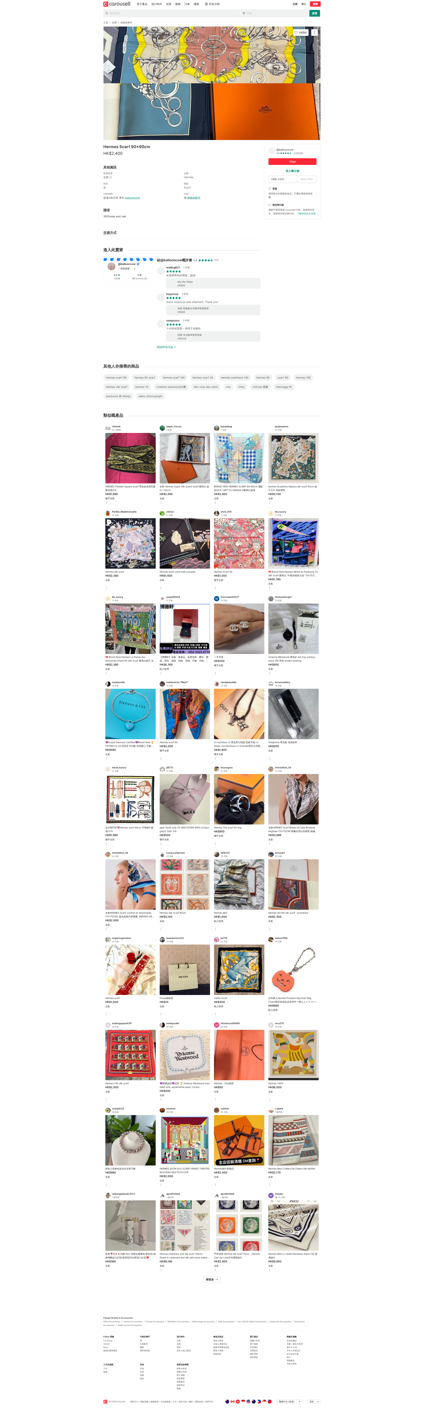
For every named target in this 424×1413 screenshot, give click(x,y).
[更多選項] (106, 502)
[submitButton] (314, 13)
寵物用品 (181, 1385)
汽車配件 (144, 1344)
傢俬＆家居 (182, 1368)
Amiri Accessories (226, 1321)
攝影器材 (254, 1354)
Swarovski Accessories (280, 1321)
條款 (191, 1401)
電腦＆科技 (182, 1372)
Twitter (106, 1344)
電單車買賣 (145, 1350)
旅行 (289, 1357)
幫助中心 (134, 1401)
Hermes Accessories (133, 1321)
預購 (142, 1375)
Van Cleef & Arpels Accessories (252, 1321)
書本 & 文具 (292, 1347)
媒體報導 (155, 1401)
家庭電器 (181, 1378)
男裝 (179, 1347)
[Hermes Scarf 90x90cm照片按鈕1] (212, 55)
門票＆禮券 (292, 1364)
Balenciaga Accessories (203, 1321)
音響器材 (254, 1350)
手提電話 (254, 1347)
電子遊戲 (181, 1375)
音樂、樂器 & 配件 (295, 1344)
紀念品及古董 (293, 1354)
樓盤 (142, 1347)
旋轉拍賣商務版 (110, 1350)
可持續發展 (166, 1401)
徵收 (142, 1378)
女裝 (179, 1340)
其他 (142, 1368)
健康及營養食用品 (221, 1347)
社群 (142, 1372)
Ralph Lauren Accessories (130, 1325)
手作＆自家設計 (294, 1350)
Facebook (108, 1340)
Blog (105, 1347)
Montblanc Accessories (178, 1321)
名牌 (179, 1344)
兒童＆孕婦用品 (220, 1344)
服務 (105, 1372)
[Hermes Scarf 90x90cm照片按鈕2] (212, 111)
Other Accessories (111, 1321)
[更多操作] (314, 32)
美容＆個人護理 (184, 1350)
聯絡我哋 (144, 1401)
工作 (105, 1368)
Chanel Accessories (155, 1321)
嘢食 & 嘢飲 (218, 1350)
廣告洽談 (183, 1401)
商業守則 (209, 1401)
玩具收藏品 (292, 1340)
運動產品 (181, 1381)
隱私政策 (199, 1401)
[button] (133, 269)
